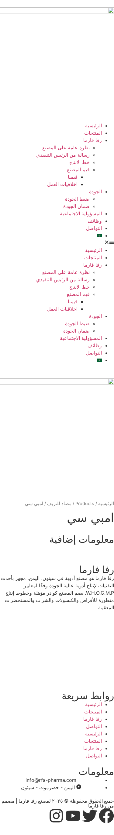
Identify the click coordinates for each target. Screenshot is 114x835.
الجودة (95, 191)
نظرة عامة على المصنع (66, 147)
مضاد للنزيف (59, 503)
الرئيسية (93, 125)
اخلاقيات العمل (62, 184)
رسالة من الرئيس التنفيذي (63, 155)
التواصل (94, 228)
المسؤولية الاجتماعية (81, 213)
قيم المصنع (78, 169)
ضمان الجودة (76, 206)
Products (84, 503)
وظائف (95, 221)
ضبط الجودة (77, 199)
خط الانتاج (79, 162)
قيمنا (73, 177)
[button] (57, 242)
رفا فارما (92, 140)
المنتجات (93, 133)
